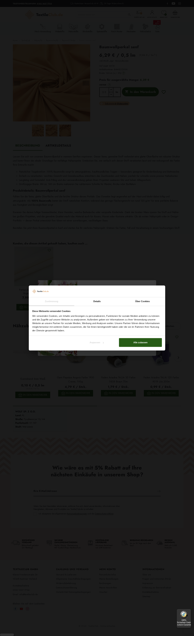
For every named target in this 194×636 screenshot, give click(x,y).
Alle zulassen (140, 342)
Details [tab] (97, 301)
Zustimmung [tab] (51, 301)
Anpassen (95, 342)
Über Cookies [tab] (142, 301)
